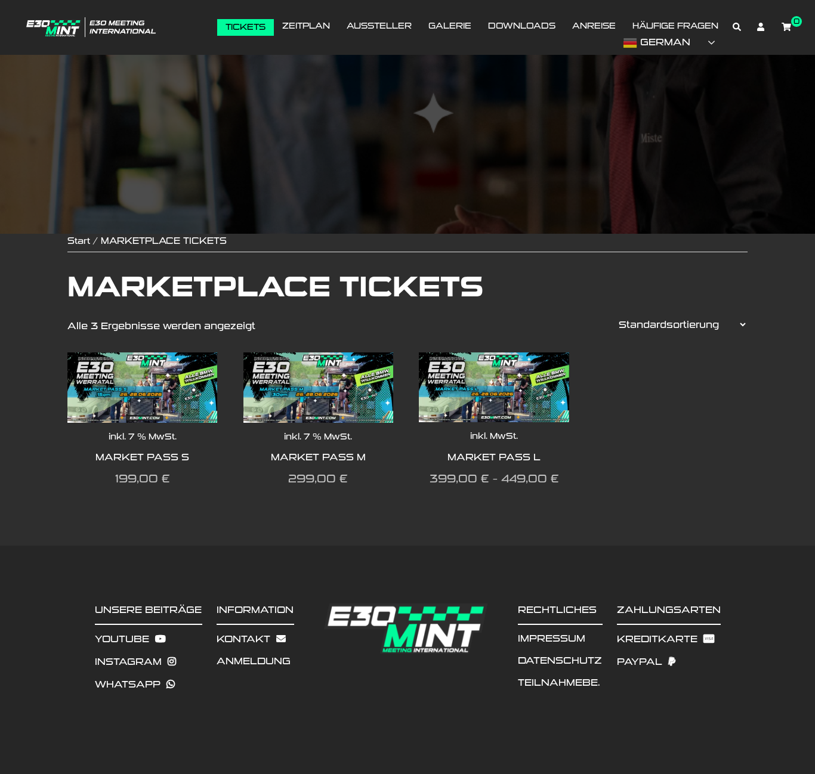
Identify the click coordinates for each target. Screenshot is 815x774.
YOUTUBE (122, 639)
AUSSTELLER (379, 26)
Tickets (246, 27)
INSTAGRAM (128, 661)
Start (78, 241)
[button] (737, 27)
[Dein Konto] (762, 27)
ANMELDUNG (254, 661)
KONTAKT (243, 639)
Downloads (521, 26)
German (663, 42)
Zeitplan (306, 26)
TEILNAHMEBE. (559, 682)
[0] (786, 27)
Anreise (594, 26)
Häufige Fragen (675, 26)
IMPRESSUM (551, 638)
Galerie (449, 26)
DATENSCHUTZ (560, 660)
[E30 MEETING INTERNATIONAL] (90, 26)
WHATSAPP (127, 684)
